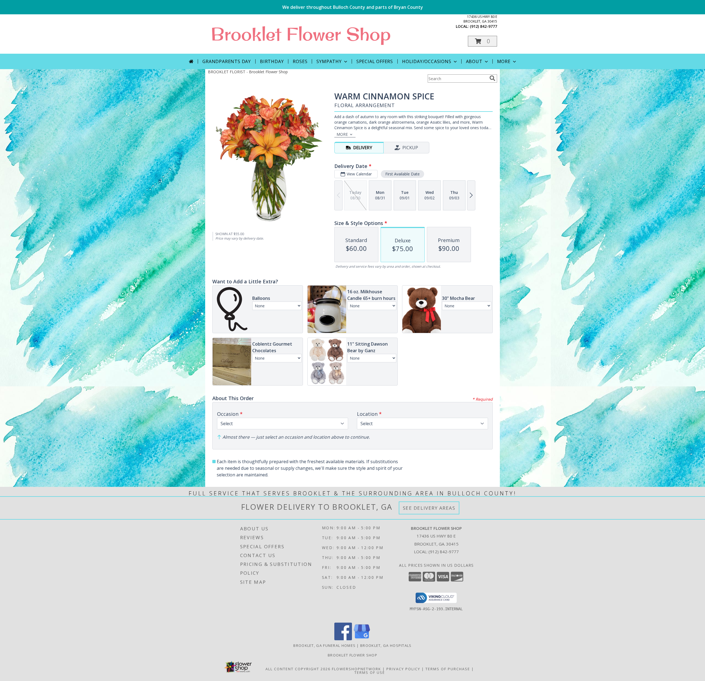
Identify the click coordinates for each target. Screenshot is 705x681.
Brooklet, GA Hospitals (386, 645)
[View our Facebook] (343, 638)
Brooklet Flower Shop (301, 34)
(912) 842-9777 (483, 26)
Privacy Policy (403, 668)
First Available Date (402, 174)
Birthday (272, 61)
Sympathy (328, 61)
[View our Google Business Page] (362, 638)
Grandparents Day (226, 61)
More (504, 61)
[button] (482, 41)
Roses (300, 61)
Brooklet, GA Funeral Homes (324, 645)
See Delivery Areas (429, 508)
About (474, 61)
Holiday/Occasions (426, 61)
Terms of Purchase (447, 668)
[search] (492, 78)
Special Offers (374, 61)
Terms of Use (369, 672)
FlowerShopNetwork (356, 668)
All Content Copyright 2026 (297, 668)
